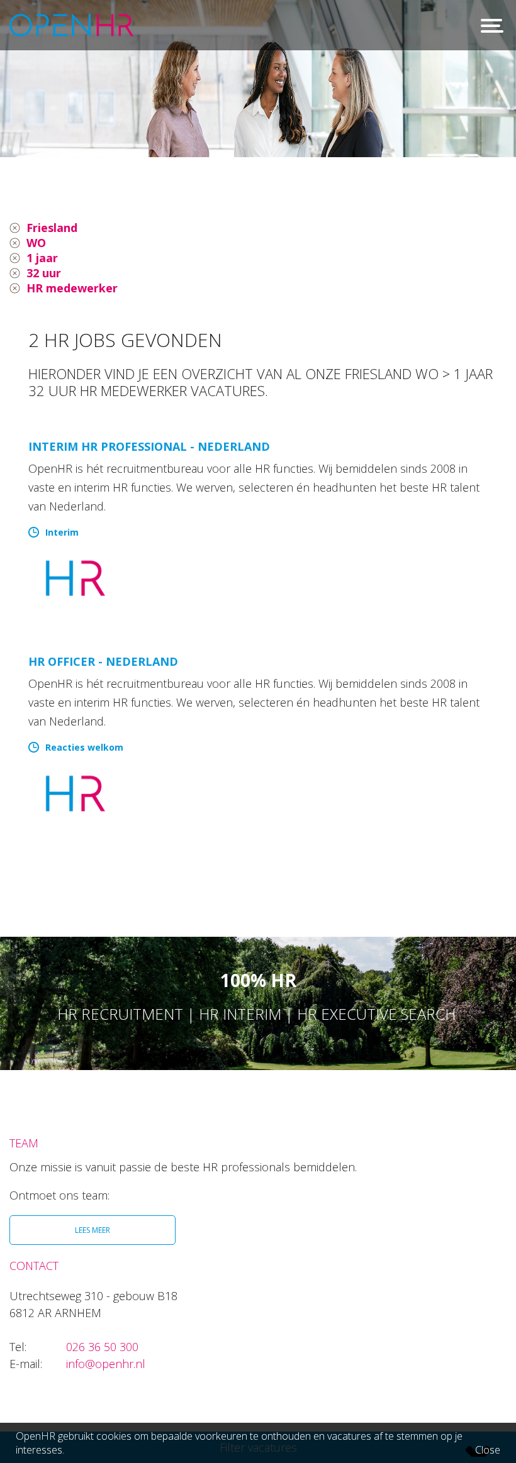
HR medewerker (72, 287)
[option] (258, 78)
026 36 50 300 (102, 1346)
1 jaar (42, 257)
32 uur (43, 272)
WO (36, 242)
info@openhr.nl (105, 1363)
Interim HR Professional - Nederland (149, 446)
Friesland (51, 227)
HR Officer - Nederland (103, 661)
